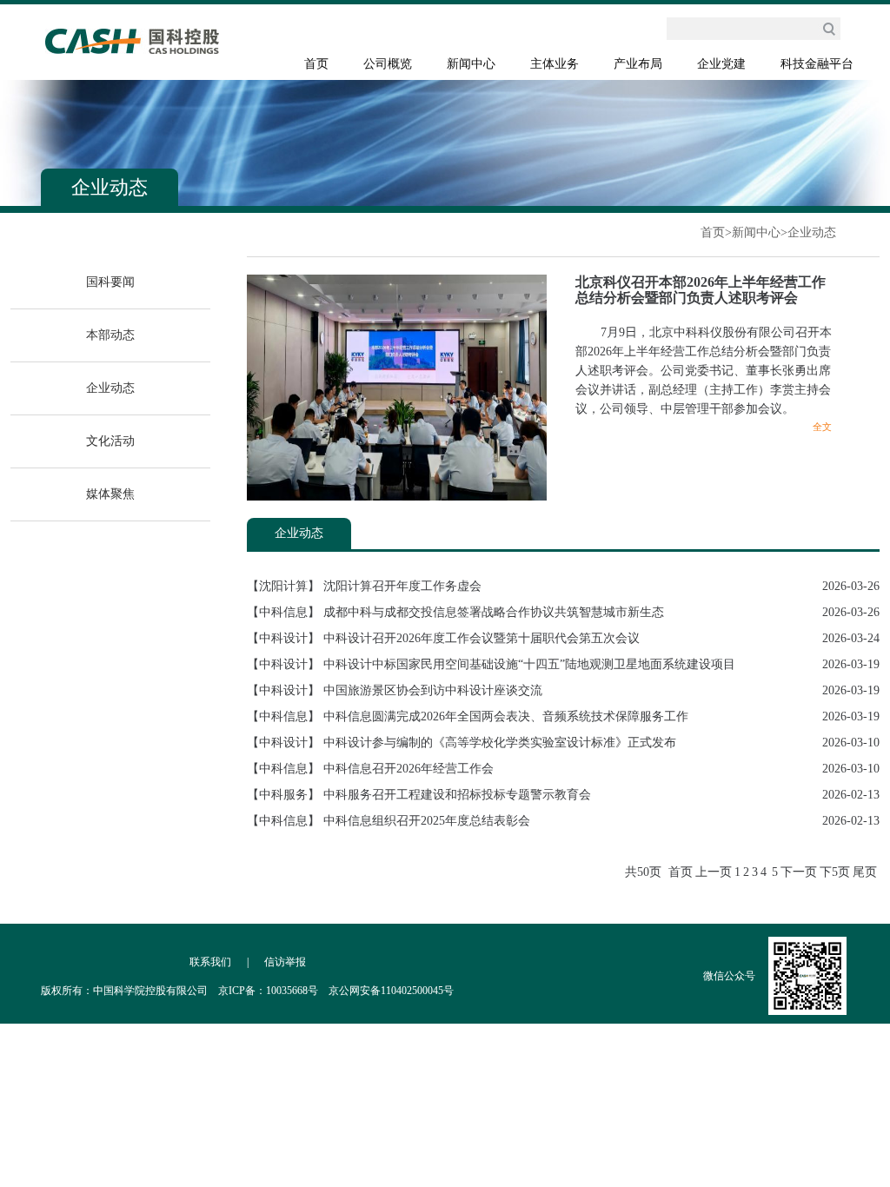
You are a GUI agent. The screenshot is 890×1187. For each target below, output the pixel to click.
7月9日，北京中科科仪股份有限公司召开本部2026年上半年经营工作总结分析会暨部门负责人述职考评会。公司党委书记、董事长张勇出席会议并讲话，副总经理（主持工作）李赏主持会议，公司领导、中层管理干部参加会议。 (703, 370)
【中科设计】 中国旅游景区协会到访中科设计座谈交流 (394, 690)
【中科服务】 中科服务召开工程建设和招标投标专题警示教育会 (419, 794)
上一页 (713, 872)
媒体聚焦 (110, 494)
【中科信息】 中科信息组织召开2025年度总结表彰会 (388, 820)
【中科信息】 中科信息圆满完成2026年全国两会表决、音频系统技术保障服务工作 (467, 716)
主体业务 (554, 63)
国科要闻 (110, 281)
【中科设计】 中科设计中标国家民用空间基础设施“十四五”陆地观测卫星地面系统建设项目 (491, 664)
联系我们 (210, 962)
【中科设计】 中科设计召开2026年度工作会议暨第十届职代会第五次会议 (443, 638)
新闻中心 (471, 63)
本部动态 (110, 335)
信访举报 (285, 962)
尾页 (865, 872)
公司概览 (387, 63)
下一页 (798, 872)
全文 (822, 426)
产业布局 (638, 63)
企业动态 (811, 232)
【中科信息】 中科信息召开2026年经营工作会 (370, 768)
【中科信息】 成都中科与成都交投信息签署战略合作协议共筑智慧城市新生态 (458, 612)
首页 (316, 63)
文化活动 (110, 441)
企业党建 (721, 63)
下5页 (835, 872)
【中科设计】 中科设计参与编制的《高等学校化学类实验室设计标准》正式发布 (461, 742)
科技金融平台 (816, 63)
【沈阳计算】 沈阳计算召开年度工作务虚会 (364, 586)
